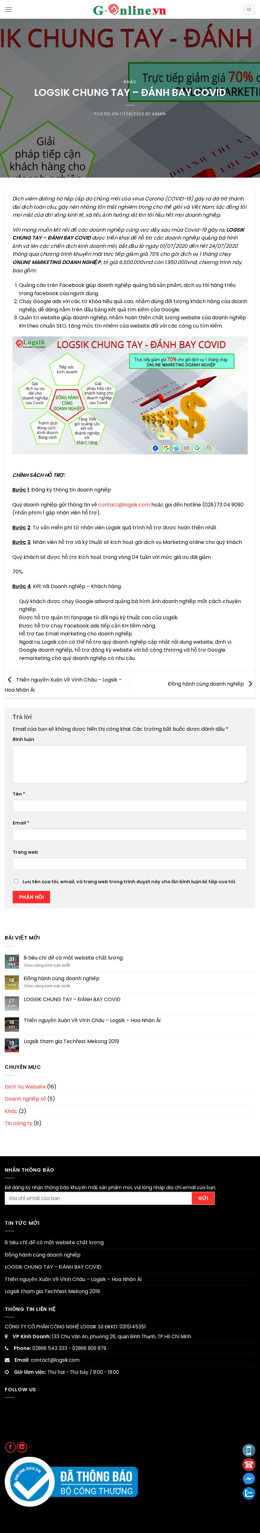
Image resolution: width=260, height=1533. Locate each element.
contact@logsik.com (124, 504)
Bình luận (23, 739)
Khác (130, 82)
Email (21, 823)
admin (159, 114)
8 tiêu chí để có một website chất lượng (73, 958)
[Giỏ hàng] (249, 9)
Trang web (25, 852)
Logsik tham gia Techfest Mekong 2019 (71, 1041)
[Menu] (8, 9)
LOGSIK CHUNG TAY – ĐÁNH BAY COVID (72, 999)
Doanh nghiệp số (25, 1098)
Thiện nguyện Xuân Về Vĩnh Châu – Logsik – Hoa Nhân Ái (92, 1020)
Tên (19, 794)
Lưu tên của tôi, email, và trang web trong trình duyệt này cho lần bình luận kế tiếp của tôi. (129, 881)
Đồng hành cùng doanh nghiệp (206, 683)
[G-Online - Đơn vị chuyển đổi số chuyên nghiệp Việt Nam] (130, 9)
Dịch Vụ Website (25, 1086)
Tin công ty (18, 1123)
